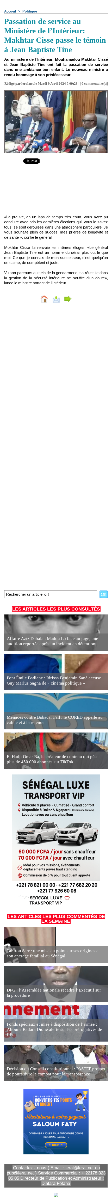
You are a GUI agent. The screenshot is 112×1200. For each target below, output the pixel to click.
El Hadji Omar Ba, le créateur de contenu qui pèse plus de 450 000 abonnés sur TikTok (52, 759)
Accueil (10, 11)
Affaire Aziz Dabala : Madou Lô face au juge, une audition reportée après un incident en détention (52, 641)
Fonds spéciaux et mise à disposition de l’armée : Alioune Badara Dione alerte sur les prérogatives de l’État (54, 1029)
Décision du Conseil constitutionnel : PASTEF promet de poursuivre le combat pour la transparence (56, 1071)
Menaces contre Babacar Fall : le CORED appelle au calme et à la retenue (55, 720)
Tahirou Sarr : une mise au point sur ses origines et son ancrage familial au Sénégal (53, 953)
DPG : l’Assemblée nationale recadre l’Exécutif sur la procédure (54, 993)
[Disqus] (56, 376)
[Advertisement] (56, 193)
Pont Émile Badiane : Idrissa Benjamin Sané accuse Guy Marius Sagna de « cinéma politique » (54, 680)
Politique (29, 11)
